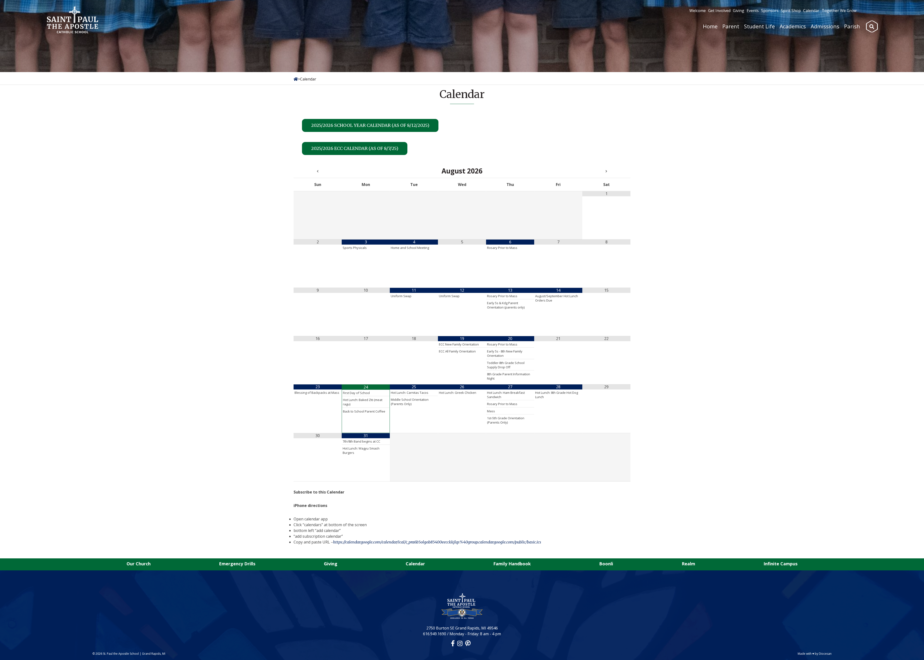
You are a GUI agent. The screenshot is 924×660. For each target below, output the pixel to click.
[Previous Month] (318, 171)
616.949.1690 (434, 633)
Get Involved (719, 10)
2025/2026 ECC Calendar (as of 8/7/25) (354, 148)
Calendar (811, 10)
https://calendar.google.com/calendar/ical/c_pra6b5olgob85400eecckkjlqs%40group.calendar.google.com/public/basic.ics (437, 542)
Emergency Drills (237, 564)
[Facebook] (453, 643)
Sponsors (769, 10)
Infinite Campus (780, 564)
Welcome (697, 10)
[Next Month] (606, 171)
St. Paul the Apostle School (121, 654)
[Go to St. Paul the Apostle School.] (296, 79)
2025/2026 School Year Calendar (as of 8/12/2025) (370, 125)
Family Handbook (512, 564)
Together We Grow (839, 10)
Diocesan (825, 654)
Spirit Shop (791, 10)
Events (753, 10)
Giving (738, 10)
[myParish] (468, 643)
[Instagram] (459, 643)
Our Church (139, 564)
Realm (688, 564)
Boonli (606, 564)
